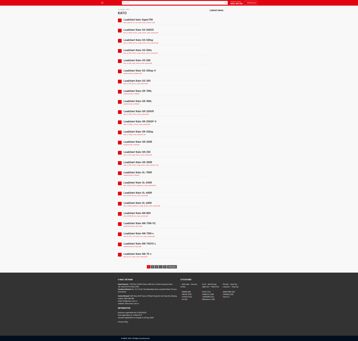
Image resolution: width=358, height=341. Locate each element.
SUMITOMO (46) (229, 292)
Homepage (121, 9)
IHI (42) (184, 299)
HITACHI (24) (187, 297)
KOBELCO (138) (208, 294)
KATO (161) (206, 292)
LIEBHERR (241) (208, 297)
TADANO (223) (228, 294)
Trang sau (172, 267)
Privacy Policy (123, 322)
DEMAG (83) (186, 292)
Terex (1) (226, 297)
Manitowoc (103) (208, 299)
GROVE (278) (186, 294)
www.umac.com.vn (132, 304)
